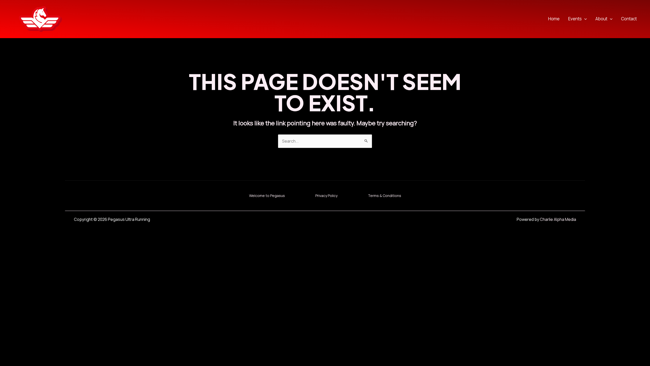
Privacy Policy (326, 195)
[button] (584, 19)
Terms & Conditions (384, 195)
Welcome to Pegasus (267, 195)
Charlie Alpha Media (558, 219)
